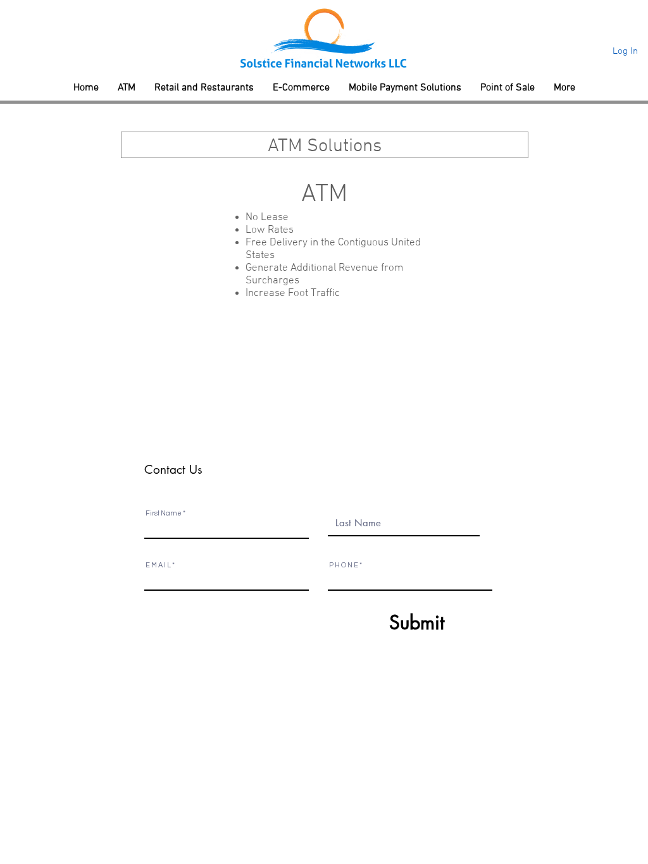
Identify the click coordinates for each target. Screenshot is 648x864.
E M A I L (158, 565)
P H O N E (343, 565)
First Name (164, 513)
